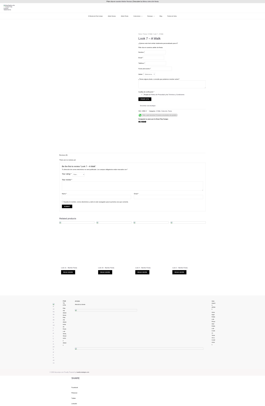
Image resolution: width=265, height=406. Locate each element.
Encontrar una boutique (147, 105)
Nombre (141, 52)
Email (140, 58)
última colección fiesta (150, 1)
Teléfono (141, 63)
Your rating (66, 174)
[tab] (63, 155)
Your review (67, 180)
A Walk (150, 34)
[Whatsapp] (139, 122)
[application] (141, 16)
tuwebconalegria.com (82, 372)
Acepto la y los (164, 94)
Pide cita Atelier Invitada (64, 322)
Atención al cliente (80, 304)
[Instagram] (142, 122)
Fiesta (145, 34)
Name (64, 194)
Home (140, 34)
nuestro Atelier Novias (124, 1)
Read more (68, 272)
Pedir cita (145, 99)
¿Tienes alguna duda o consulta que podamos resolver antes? (158, 79)
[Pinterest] (144, 122)
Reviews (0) (63, 155)
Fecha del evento (144, 68)
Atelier (140, 74)
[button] (132, 386)
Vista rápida (77, 264)
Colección (164, 111)
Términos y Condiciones (176, 94)
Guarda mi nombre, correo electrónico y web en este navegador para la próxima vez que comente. (96, 202)
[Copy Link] (145, 122)
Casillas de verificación (146, 92)
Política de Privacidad (158, 94)
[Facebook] (141, 122)
